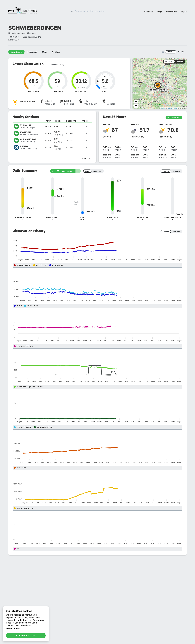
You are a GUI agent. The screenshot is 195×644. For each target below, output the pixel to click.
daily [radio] (87, 171)
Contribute (171, 12)
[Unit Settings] (163, 52)
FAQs (159, 12)
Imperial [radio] (170, 52)
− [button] (136, 105)
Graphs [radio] (165, 231)
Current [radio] (169, 61)
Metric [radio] (181, 52)
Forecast (32, 52)
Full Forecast (174, 117)
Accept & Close (25, 635)
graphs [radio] (165, 171)
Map (44, 52)
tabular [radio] (176, 171)
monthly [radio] (97, 171)
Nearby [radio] (180, 61)
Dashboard (16, 52)
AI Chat (56, 52)
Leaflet (163, 108)
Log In (184, 12)
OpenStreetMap (173, 108)
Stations (148, 12)
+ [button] (136, 101)
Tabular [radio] (176, 231)
